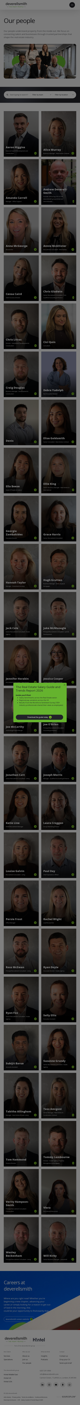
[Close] (64, 685)
